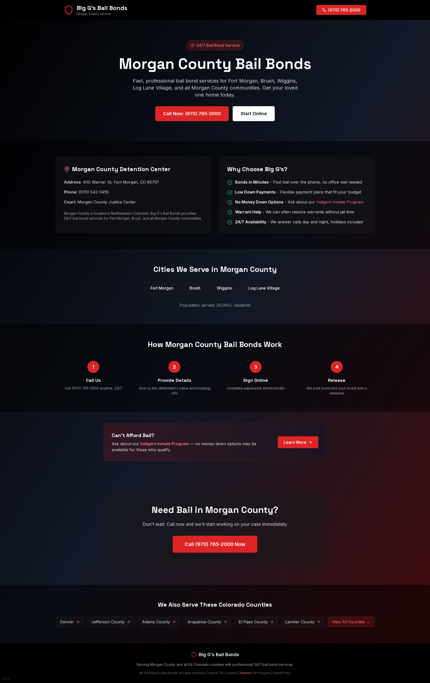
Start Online (254, 113)
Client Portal (282, 673)
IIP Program (262, 673)
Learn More (295, 442)
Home (213, 673)
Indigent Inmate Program (339, 201)
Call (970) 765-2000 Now (215, 544)
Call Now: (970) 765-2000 (192, 113)
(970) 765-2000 (344, 9)
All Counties (229, 673)
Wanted (245, 673)
